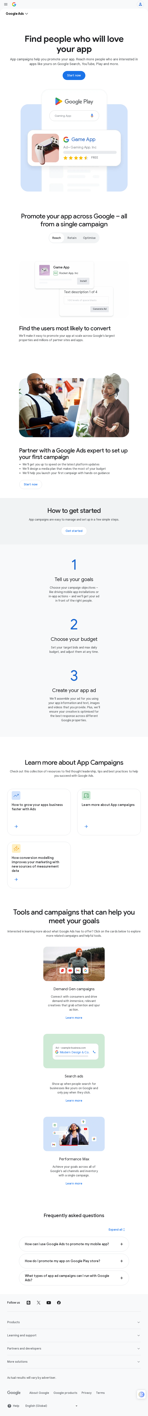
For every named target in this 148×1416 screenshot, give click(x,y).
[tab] (56, 238)
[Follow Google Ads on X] (38, 1302)
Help (16, 1406)
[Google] (14, 1393)
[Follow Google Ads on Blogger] (28, 1302)
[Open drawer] (6, 4)
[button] (74, 1244)
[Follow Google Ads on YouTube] (48, 1302)
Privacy (87, 1393)
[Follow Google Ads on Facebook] (59, 1302)
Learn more (74, 1018)
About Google (39, 1393)
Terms (100, 1393)
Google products (65, 1393)
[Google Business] (14, 4)
